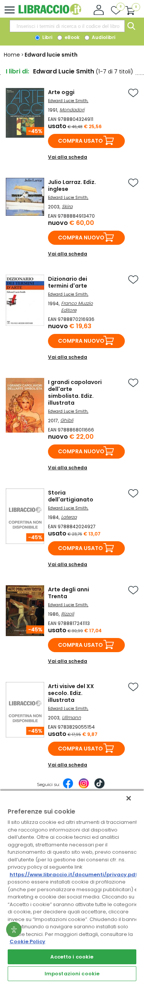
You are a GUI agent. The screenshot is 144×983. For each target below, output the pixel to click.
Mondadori (72, 109)
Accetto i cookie (71, 956)
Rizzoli (67, 613)
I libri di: (17, 71)
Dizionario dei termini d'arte (67, 282)
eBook (71, 37)
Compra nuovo (81, 237)
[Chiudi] (128, 798)
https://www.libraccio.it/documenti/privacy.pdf (73, 874)
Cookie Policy (27, 941)
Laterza (69, 517)
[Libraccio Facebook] (68, 787)
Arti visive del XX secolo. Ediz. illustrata (71, 693)
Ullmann (71, 717)
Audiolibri (103, 37)
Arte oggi (61, 92)
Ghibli (66, 420)
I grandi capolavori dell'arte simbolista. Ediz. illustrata (75, 392)
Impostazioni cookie (72, 973)
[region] (72, 886)
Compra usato (80, 141)
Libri (46, 37)
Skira (67, 206)
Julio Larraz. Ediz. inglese (72, 185)
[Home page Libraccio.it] (49, 13)
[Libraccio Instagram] (83, 787)
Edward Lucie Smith (68, 101)
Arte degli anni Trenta (68, 593)
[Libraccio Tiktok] (99, 787)
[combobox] (67, 26)
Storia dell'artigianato (70, 496)
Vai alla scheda (67, 157)
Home (12, 55)
